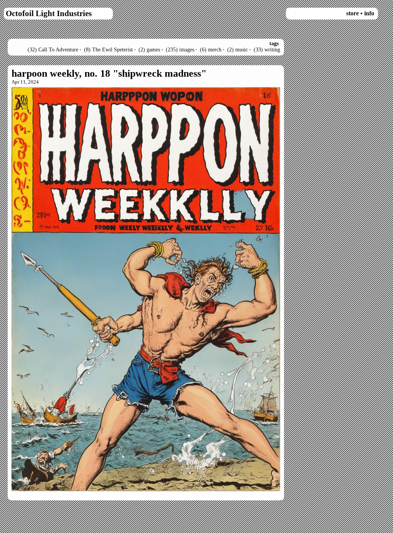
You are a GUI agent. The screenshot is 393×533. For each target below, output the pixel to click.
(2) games (149, 50)
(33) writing (267, 50)
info (369, 13)
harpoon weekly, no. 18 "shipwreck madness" (109, 73)
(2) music (237, 50)
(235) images (180, 50)
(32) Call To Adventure (53, 50)
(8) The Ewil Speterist (108, 50)
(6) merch (210, 50)
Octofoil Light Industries (49, 13)
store (352, 13)
